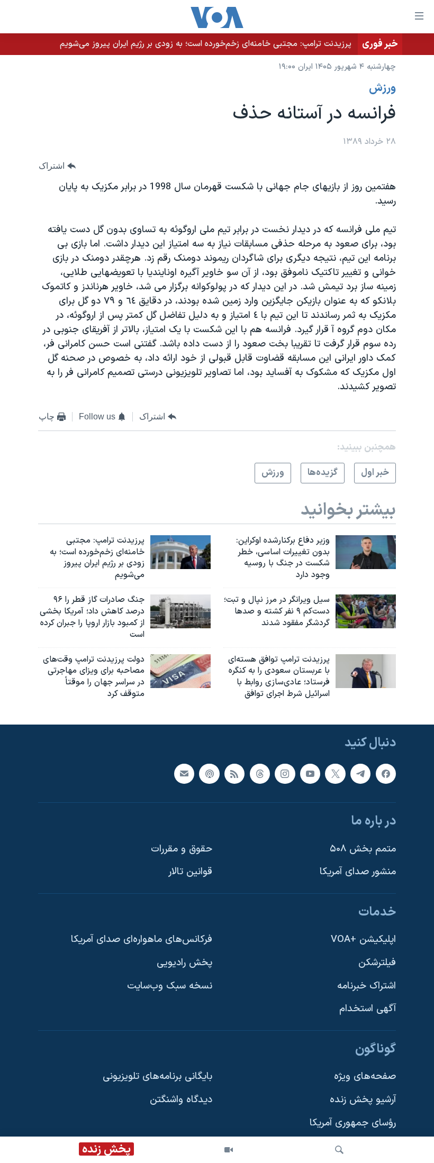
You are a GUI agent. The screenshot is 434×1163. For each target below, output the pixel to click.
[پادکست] (209, 773)
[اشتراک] (184, 773)
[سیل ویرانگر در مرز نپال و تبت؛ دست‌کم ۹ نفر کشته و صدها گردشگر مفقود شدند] (366, 611)
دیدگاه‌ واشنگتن (181, 1100)
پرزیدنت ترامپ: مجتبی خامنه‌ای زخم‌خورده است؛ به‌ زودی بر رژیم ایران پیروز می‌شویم (205, 44)
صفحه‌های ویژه (365, 1076)
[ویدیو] (229, 1150)
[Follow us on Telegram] (360, 773)
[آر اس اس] (234, 773)
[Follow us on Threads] (260, 773)
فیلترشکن (377, 963)
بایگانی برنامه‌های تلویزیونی (157, 1076)
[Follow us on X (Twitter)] (335, 773)
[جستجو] (339, 1150)
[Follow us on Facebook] (386, 773)
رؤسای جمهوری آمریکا (353, 1123)
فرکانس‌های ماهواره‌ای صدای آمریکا (141, 939)
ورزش (382, 88)
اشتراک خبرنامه (366, 986)
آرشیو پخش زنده (363, 1100)
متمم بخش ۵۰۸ (363, 849)
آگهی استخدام (367, 1009)
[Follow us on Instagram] (285, 773)
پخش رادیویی (184, 963)
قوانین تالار (190, 872)
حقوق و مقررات (181, 849)
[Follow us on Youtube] (310, 773)
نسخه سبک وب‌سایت (169, 986)
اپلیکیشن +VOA (363, 939)
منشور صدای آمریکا (358, 872)
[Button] (57, 166)
